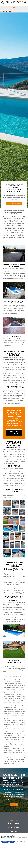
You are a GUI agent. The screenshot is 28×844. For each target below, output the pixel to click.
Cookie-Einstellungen (21, 841)
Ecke (15, 831)
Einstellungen (18, 839)
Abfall (12, 841)
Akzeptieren (5, 841)
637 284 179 (15, 823)
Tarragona (12, 791)
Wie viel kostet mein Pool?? (14, 433)
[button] (7, 503)
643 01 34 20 (15, 827)
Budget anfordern (14, 204)
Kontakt (14, 804)
